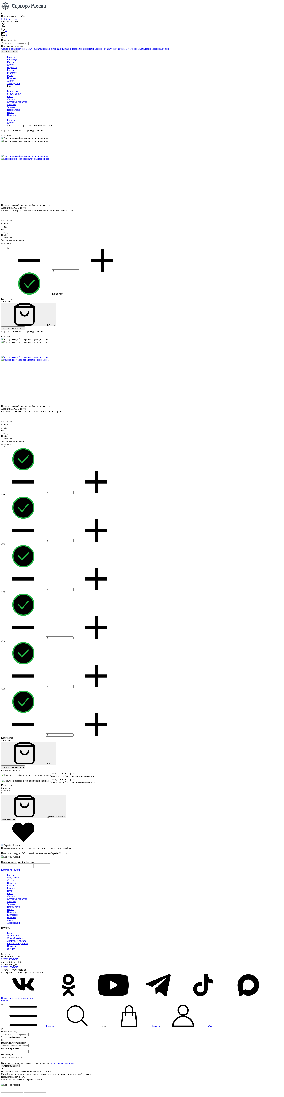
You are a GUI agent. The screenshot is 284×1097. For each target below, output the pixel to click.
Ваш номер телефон (11, 1048)
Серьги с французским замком (110, 48)
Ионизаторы (13, 110)
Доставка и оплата (16, 941)
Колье (10, 96)
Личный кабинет (15, 938)
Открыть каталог (9, 52)
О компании (13, 935)
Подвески (12, 883)
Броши (10, 885)
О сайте (11, 949)
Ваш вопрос (7, 1054)
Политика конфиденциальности (17, 998)
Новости (11, 946)
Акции (10, 920)
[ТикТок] (203, 995)
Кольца (10, 875)
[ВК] (23, 995)
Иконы (10, 112)
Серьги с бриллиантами (13, 48)
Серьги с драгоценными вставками (44, 48)
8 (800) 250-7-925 (9, 967)
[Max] (248, 995)
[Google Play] (9, 867)
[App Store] (26, 867)
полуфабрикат (14, 94)
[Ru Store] (42, 867)
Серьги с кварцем (135, 48)
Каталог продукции (11, 870)
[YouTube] (113, 995)
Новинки (11, 917)
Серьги (10, 123)
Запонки (11, 104)
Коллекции (12, 915)
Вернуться (10, 820)
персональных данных (62, 1063)
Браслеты (12, 888)
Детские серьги (152, 48)
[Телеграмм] (158, 995)
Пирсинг (164, 48)
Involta (4, 1000)
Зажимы (11, 107)
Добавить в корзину (56, 817)
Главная (11, 120)
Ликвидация (13, 923)
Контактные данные (17, 943)
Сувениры (12, 99)
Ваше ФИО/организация (13, 1043)
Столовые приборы (17, 102)
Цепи (10, 891)
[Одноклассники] (68, 995)
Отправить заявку (10, 1066)
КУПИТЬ (51, 325)
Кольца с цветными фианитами (78, 48)
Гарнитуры (12, 91)
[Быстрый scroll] (2, 1004)
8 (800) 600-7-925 (9, 19)
